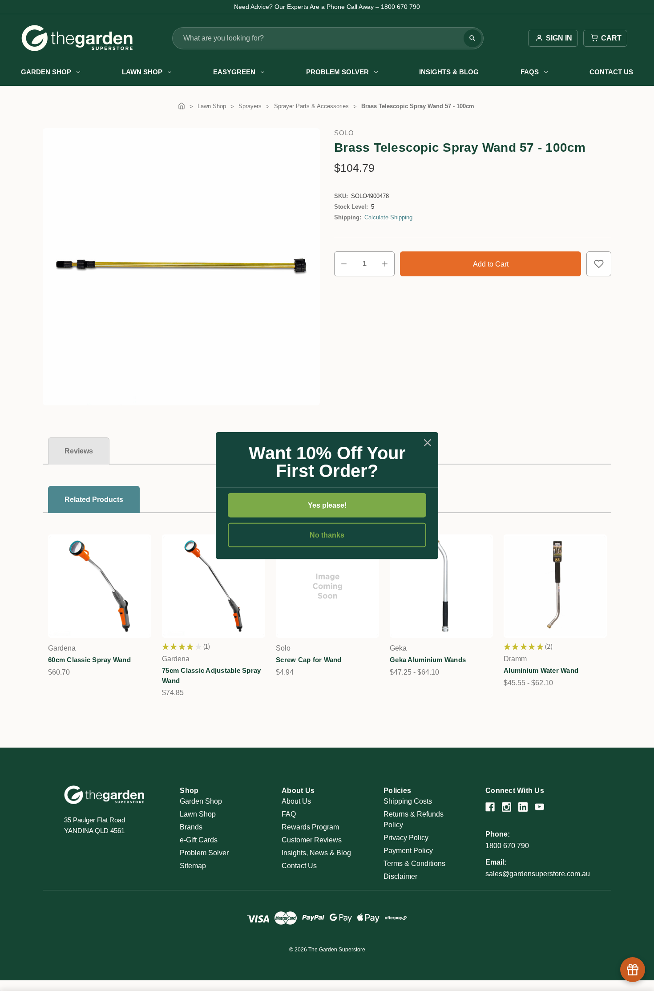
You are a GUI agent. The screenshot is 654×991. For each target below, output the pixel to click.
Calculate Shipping (388, 217)
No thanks (327, 535)
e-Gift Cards (199, 840)
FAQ (289, 814)
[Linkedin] (523, 807)
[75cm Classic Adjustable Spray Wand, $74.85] (213, 586)
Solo (344, 133)
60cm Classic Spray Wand (89, 659)
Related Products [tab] (94, 499)
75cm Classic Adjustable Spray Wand (211, 675)
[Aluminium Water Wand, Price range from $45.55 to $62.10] (555, 586)
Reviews (79, 451)
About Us (296, 801)
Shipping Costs (408, 801)
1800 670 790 (507, 845)
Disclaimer (400, 876)
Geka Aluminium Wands (428, 659)
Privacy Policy (406, 837)
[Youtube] (539, 807)
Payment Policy (408, 850)
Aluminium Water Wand (541, 670)
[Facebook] (490, 807)
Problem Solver (337, 72)
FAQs (530, 72)
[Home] (181, 106)
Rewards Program (310, 827)
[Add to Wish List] (598, 263)
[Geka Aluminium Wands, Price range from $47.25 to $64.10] (441, 586)
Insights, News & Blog (316, 853)
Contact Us (611, 72)
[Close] (427, 442)
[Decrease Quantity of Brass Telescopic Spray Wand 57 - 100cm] (344, 264)
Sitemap (193, 866)
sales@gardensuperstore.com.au (537, 874)
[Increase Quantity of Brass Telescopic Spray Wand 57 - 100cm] (384, 264)
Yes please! (327, 505)
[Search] (472, 38)
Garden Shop (46, 72)
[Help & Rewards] (632, 969)
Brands (191, 827)
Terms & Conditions (414, 863)
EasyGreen (234, 72)
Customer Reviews (312, 840)
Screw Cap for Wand (309, 659)
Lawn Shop (142, 72)
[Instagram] (506, 807)
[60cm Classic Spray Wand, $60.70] (99, 586)
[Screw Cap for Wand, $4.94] (327, 586)
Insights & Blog (449, 72)
